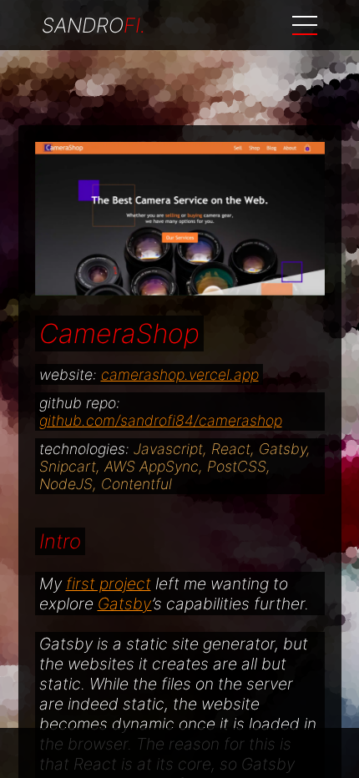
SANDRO (93, 25)
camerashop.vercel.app (180, 374)
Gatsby (125, 604)
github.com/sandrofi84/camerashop (160, 420)
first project (108, 583)
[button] (304, 25)
